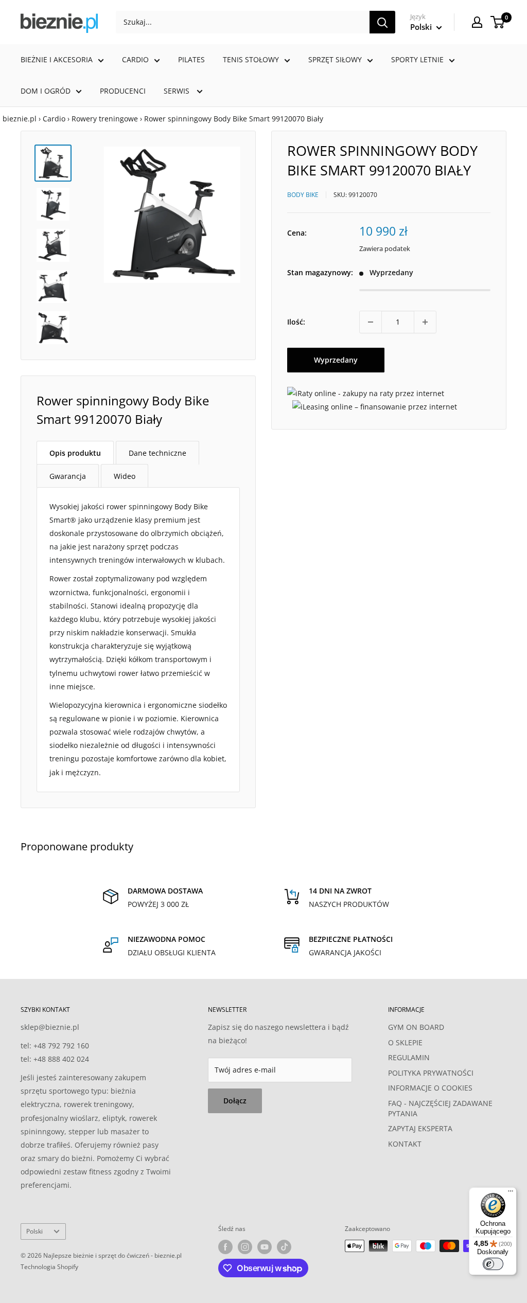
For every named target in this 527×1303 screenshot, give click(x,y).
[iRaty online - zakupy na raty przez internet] (365, 393)
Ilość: (296, 322)
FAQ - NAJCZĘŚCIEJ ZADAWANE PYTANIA (440, 1108)
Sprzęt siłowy (335, 59)
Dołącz (235, 1100)
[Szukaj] (382, 22)
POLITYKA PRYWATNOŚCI (430, 1073)
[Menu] (510, 1193)
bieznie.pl (20, 118)
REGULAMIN (409, 1057)
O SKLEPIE (405, 1042)
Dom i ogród (46, 91)
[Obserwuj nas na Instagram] (245, 1247)
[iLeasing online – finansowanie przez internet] (374, 407)
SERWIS (177, 91)
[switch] (493, 1264)
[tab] (75, 453)
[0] (497, 22)
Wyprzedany (336, 360)
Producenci (123, 91)
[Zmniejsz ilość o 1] (370, 322)
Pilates (191, 59)
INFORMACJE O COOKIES (430, 1088)
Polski (34, 1231)
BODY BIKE (303, 194)
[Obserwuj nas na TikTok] (284, 1247)
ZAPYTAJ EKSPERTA (420, 1128)
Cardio (135, 59)
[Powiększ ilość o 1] (425, 322)
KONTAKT (404, 1144)
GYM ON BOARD (416, 1027)
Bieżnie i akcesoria (57, 59)
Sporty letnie (417, 59)
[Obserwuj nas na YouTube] (264, 1247)
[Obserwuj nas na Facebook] (225, 1247)
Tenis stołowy (251, 59)
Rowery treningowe (105, 118)
